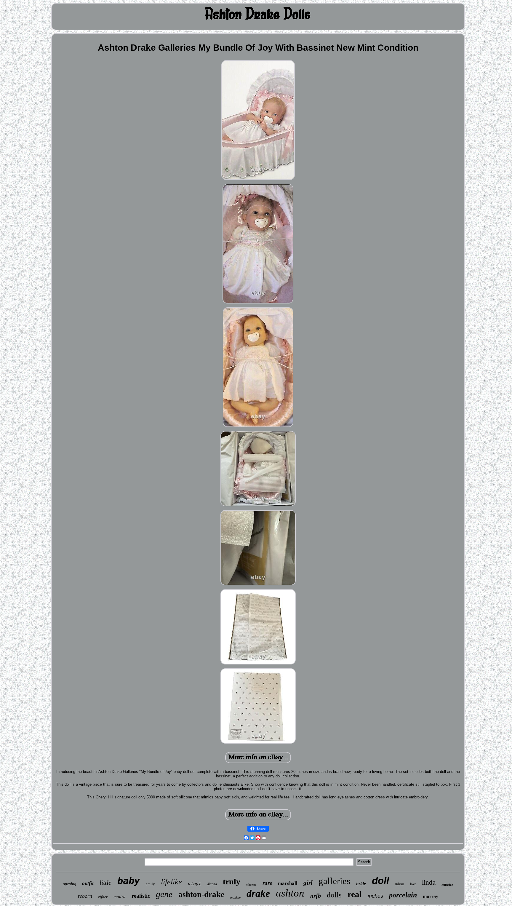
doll (380, 880)
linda (429, 882)
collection (447, 884)
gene (164, 894)
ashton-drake (201, 894)
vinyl (194, 883)
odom (399, 884)
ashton (290, 893)
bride (361, 883)
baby (128, 880)
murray (430, 896)
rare (267, 883)
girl (308, 882)
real (355, 894)
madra (119, 896)
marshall (287, 883)
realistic (141, 896)
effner (103, 896)
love (413, 884)
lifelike (171, 882)
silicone (251, 884)
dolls (334, 895)
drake (258, 893)
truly (231, 881)
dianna (212, 884)
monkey (235, 897)
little (105, 882)
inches (375, 896)
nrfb (315, 895)
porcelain (403, 895)
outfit (88, 883)
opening (69, 884)
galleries (334, 881)
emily (150, 884)
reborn (85, 896)
